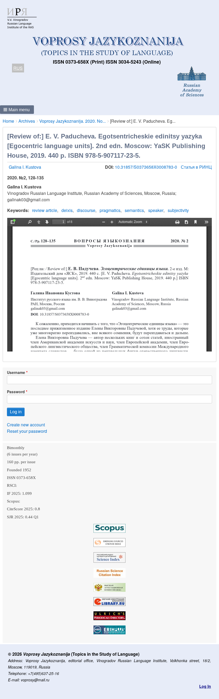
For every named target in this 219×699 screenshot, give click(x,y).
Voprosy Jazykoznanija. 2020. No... (72, 121)
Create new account (26, 425)
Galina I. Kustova (25, 167)
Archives (26, 121)
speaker (155, 210)
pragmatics (110, 210)
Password (16, 391)
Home (8, 121)
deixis (67, 210)
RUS (18, 68)
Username (16, 372)
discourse (86, 210)
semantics (134, 210)
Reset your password (27, 431)
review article (44, 210)
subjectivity (178, 210)
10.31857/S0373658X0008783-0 (146, 167)
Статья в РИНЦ (196, 167)
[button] (17, 109)
